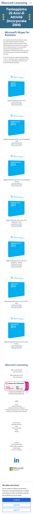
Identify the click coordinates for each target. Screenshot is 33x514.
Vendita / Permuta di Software (16, 408)
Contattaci (16, 442)
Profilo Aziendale (16, 428)
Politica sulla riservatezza (16, 446)
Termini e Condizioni (16, 449)
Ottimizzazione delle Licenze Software (16, 411)
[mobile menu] (30, 2)
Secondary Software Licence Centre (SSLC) (16, 409)
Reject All (16, 510)
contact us (6, 59)
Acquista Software (17, 406)
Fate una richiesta (17, 371)
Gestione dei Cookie (16, 444)
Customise (16, 505)
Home (16, 404)
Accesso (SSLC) (16, 422)
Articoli (16, 431)
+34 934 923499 (17, 370)
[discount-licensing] (14, 2)
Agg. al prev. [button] (16, 103)
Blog (16, 429)
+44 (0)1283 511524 (17, 375)
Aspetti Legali (16, 448)
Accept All (16, 500)
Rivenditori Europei (16, 424)
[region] (16, 498)
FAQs (16, 426)
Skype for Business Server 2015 (16, 100)
